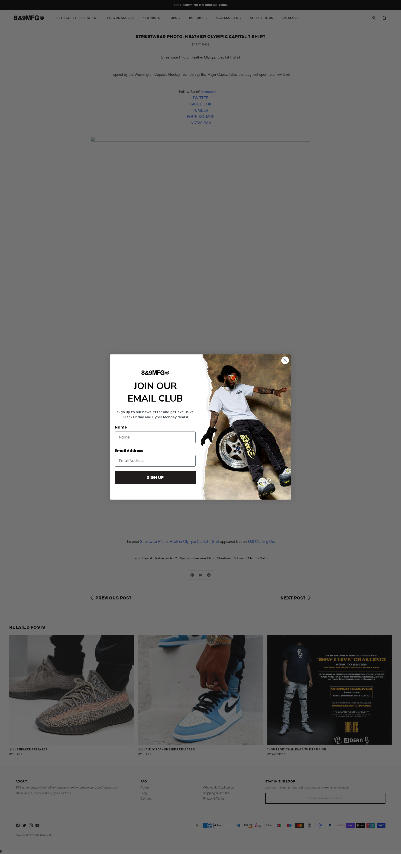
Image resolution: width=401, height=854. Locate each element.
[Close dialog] (285, 360)
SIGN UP (155, 477)
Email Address (129, 450)
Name (121, 427)
